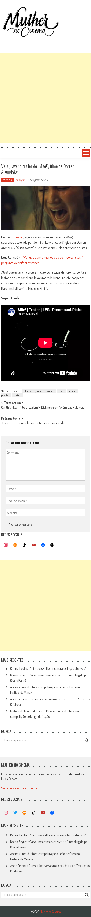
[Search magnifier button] (87, 740)
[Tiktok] (24, 545)
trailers (17, 395)
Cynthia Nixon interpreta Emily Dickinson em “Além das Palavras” (43, 407)
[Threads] (52, 545)
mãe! (61, 391)
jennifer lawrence (45, 391)
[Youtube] (33, 545)
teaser (19, 237)
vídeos (7, 180)
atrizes (27, 391)
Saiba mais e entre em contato (20, 788)
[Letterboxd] (15, 545)
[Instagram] (6, 545)
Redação (20, 180)
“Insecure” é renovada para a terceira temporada (33, 423)
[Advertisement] (45, 98)
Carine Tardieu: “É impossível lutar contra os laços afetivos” (48, 668)
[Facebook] (43, 545)
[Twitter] (15, 812)
